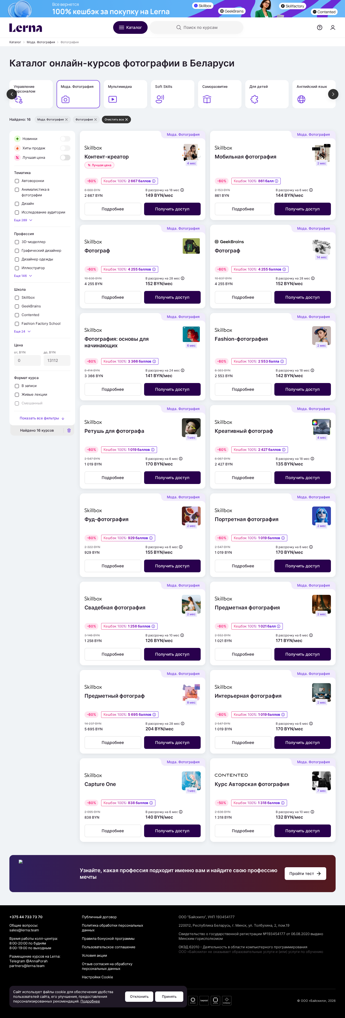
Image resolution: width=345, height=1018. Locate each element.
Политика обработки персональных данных (112, 927)
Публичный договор (99, 917)
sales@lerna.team (24, 930)
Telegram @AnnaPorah (28, 961)
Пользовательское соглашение (108, 947)
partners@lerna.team (27, 966)
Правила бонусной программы (108, 938)
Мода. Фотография (41, 42)
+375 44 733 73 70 (25, 917)
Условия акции (94, 955)
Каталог (15, 42)
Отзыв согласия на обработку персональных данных (107, 966)
